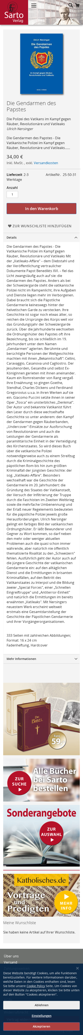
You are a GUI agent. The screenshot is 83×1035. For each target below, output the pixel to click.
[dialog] (41, 999)
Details (12, 237)
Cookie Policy (36, 986)
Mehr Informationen (21, 659)
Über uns (11, 956)
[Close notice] (77, 968)
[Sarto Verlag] (14, 12)
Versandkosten (46, 163)
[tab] (41, 237)
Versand (10, 962)
